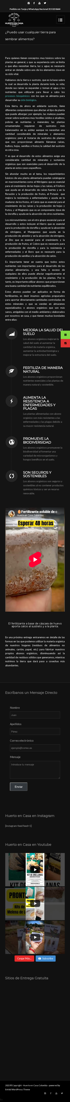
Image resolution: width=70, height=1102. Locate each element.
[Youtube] (39, 3)
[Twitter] (45, 3)
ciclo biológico (28, 100)
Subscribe (47, 958)
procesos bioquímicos (17, 95)
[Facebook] (34, 3)
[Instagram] (28, 3)
